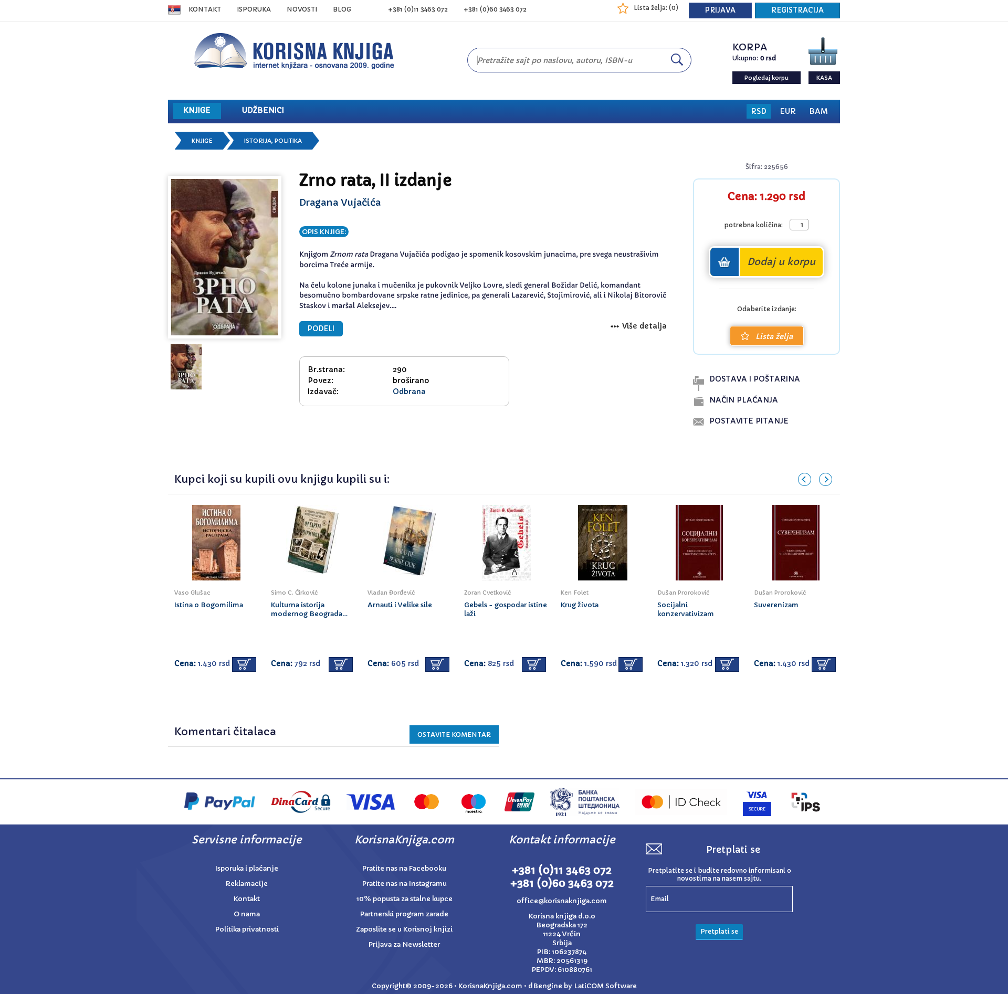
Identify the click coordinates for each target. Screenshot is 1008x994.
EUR (788, 111)
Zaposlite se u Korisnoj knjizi (404, 929)
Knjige (202, 140)
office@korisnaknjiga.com (562, 900)
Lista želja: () (656, 8)
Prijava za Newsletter (404, 944)
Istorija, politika (273, 140)
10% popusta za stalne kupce (404, 898)
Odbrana (409, 391)
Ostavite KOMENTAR (454, 734)
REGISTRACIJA (797, 10)
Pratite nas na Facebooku (404, 868)
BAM (818, 111)
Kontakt (204, 9)
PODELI (321, 328)
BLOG (342, 9)
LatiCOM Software (605, 985)
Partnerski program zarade (404, 914)
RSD (758, 111)
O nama (247, 914)
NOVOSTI (302, 9)
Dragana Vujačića (340, 202)
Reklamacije (247, 883)
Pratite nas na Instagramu (404, 883)
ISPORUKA (254, 9)
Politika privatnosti (247, 929)
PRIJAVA (720, 10)
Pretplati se (719, 931)
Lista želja (774, 336)
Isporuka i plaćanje (246, 868)
